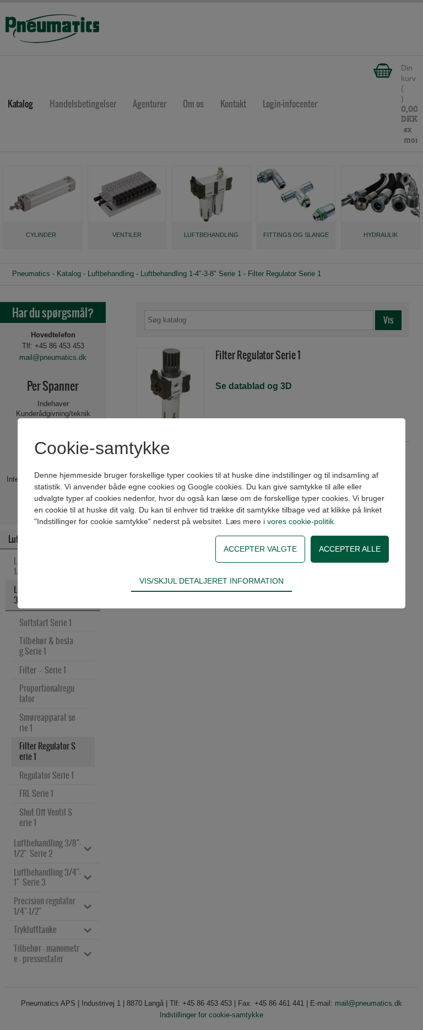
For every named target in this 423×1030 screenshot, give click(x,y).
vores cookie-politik (300, 521)
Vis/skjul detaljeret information (211, 580)
